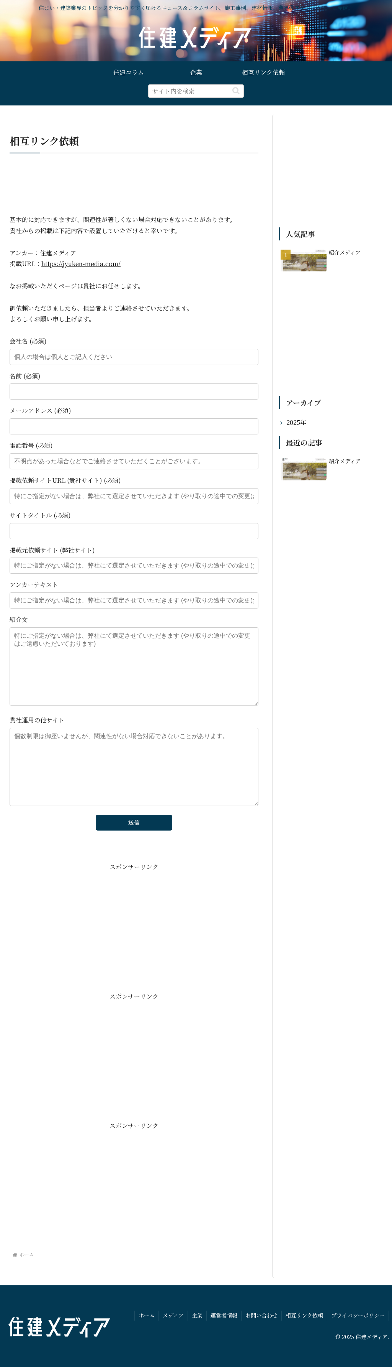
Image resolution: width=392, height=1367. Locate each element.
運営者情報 (224, 1315)
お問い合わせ (261, 1315)
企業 (197, 1315)
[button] (236, 90)
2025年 (296, 422)
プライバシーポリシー (358, 1315)
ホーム (147, 1315)
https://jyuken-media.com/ (81, 263)
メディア (173, 1315)
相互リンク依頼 (304, 1315)
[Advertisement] (134, 184)
